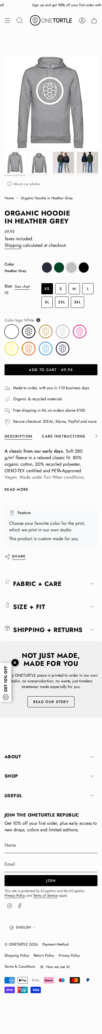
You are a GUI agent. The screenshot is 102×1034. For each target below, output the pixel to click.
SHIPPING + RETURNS (48, 629)
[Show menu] (7, 20)
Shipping (13, 245)
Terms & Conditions (20, 966)
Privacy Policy (15, 895)
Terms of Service (45, 895)
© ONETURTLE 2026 (21, 944)
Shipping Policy (17, 955)
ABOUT (13, 756)
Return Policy (44, 955)
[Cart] (94, 20)
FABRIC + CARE (37, 583)
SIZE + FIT (29, 606)
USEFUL (13, 795)
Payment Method (55, 944)
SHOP (11, 776)
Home (9, 198)
